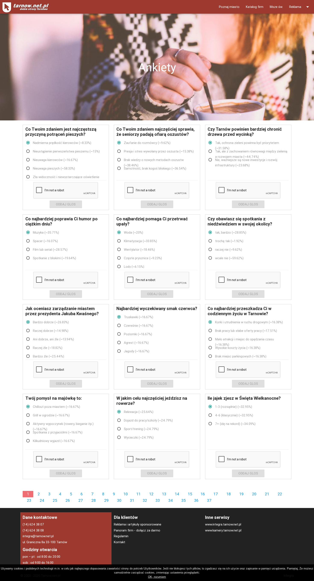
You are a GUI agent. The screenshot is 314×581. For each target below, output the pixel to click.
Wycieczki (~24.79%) (139, 437)
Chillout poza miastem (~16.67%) (56, 407)
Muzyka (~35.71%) (46, 232)
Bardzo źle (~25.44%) (48, 356)
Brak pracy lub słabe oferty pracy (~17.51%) (246, 331)
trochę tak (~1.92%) (229, 241)
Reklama (300, 7)
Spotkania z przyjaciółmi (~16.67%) (57, 432)
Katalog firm (254, 7)
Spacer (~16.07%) (45, 241)
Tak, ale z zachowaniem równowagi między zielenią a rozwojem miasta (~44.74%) (251, 151)
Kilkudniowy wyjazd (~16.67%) (54, 441)
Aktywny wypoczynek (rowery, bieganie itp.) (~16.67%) (63, 424)
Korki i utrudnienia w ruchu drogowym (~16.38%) (249, 322)
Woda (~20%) (133, 232)
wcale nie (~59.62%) (229, 258)
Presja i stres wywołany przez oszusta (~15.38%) (159, 151)
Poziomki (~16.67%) (138, 334)
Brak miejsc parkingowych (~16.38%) (240, 356)
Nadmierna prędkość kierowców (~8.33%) (62, 143)
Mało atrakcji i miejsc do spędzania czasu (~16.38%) (244, 339)
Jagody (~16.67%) (136, 351)
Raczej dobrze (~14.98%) (50, 331)
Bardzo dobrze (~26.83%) (51, 322)
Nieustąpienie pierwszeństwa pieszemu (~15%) (66, 151)
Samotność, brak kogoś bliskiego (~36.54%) (155, 168)
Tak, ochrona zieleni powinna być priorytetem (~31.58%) (247, 143)
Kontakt (119, 542)
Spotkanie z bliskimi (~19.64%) (54, 258)
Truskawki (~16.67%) (138, 317)
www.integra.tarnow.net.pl (223, 524)
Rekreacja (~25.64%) (138, 412)
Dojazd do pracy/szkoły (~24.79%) (148, 420)
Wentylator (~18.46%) (139, 249)
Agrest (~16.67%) (136, 343)
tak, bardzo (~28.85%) (230, 232)
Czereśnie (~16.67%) (138, 325)
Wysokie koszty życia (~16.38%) (237, 348)
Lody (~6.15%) (134, 267)
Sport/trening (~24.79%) (141, 429)
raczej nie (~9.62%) (228, 249)
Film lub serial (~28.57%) (50, 249)
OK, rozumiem (157, 576)
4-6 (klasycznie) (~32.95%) (234, 415)
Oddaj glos (66, 204)
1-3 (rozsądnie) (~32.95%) (233, 407)
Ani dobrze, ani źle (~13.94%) (53, 339)
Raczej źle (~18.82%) (47, 348)
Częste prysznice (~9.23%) (143, 258)
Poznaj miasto (229, 7)
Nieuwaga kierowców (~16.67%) (55, 160)
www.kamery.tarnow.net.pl (223, 530)
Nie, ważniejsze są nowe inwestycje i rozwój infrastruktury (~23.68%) (246, 160)
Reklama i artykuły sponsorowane (137, 524)
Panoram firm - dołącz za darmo (137, 530)
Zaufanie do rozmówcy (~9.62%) (147, 143)
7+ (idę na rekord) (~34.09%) (235, 424)
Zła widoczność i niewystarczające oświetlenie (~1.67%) (66, 177)
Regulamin (121, 536)
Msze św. (276, 7)
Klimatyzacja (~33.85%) (140, 241)
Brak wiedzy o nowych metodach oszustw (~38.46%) (154, 160)
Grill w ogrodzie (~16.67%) (51, 415)
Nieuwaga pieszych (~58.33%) (54, 168)
